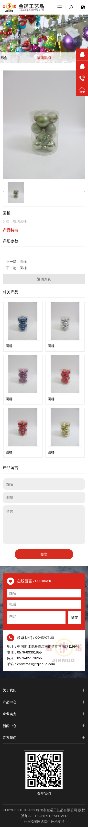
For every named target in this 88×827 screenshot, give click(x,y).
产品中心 (9, 702)
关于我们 (9, 690)
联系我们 (9, 738)
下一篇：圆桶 (16, 268)
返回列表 (44, 279)
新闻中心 (9, 726)
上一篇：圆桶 (16, 262)
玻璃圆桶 (44, 58)
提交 (44, 554)
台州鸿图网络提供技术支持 (44, 822)
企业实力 (9, 714)
